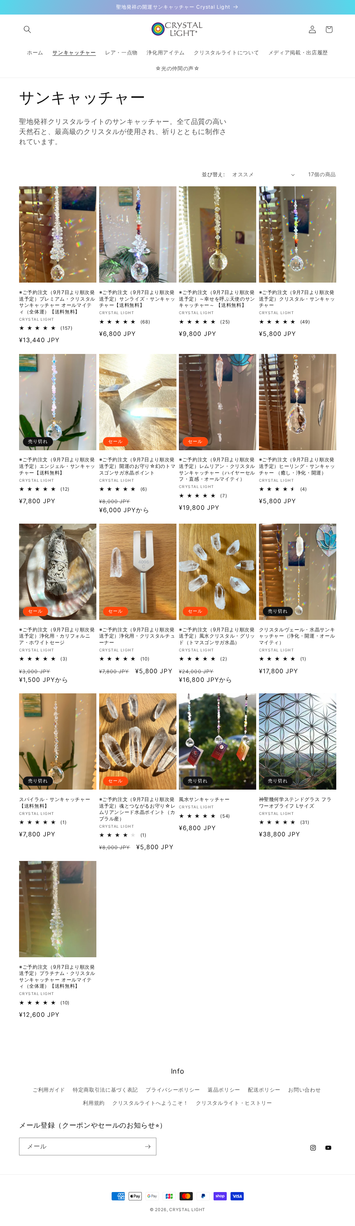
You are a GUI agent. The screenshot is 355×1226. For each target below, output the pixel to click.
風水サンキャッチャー (204, 799)
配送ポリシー (264, 1089)
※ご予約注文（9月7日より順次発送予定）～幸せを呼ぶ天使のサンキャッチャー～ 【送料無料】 (217, 298)
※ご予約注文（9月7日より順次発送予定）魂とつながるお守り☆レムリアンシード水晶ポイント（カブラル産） (137, 808)
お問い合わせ (304, 1089)
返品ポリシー (224, 1089)
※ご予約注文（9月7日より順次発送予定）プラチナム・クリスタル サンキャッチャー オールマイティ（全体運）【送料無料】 (57, 976)
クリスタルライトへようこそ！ (150, 1103)
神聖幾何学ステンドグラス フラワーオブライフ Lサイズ (295, 802)
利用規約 (94, 1103)
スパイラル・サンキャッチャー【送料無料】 (54, 802)
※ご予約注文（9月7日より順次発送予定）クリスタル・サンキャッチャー (297, 298)
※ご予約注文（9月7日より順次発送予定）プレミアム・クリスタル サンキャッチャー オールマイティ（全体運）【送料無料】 (57, 301)
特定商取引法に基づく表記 (105, 1089)
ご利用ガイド (49, 1089)
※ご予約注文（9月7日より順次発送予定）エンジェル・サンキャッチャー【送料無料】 (57, 465)
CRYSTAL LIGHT (187, 1209)
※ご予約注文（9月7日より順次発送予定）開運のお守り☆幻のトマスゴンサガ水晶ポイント (137, 465)
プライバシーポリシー (173, 1089)
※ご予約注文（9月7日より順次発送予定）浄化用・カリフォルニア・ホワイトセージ (57, 636)
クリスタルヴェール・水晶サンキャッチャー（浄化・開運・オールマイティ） (297, 636)
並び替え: (213, 174)
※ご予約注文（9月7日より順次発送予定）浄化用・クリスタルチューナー (137, 636)
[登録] (147, 1147)
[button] (27, 29)
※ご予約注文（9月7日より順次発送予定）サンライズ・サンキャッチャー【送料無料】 (137, 298)
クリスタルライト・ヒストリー (234, 1103)
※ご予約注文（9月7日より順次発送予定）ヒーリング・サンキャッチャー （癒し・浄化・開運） (297, 465)
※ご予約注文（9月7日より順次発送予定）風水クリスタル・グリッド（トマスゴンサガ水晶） (217, 636)
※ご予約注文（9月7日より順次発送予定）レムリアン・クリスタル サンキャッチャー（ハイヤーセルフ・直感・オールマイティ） (217, 469)
